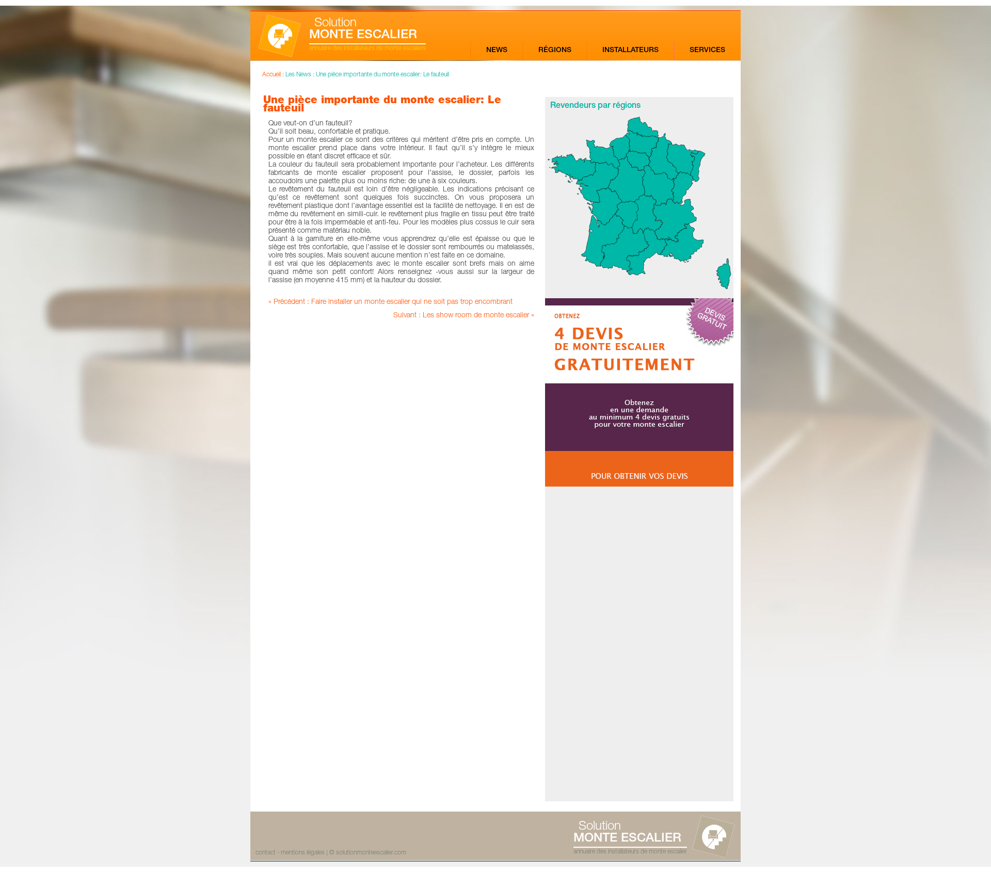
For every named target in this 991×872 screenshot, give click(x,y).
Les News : (300, 75)
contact (265, 853)
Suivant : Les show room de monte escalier (461, 315)
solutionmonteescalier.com (371, 853)
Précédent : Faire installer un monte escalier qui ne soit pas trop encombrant (393, 302)
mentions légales (303, 853)
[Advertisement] (639, 644)
